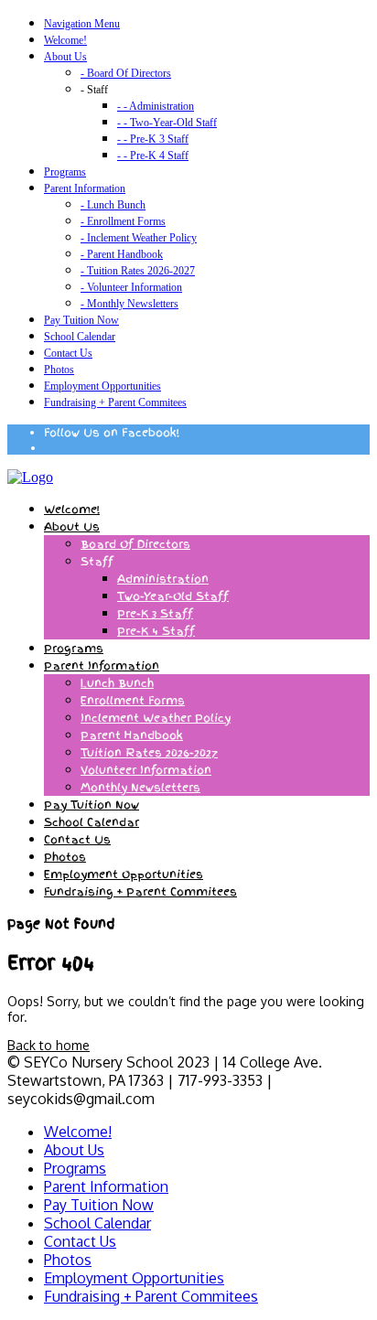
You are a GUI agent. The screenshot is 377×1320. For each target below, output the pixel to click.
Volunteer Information (146, 770)
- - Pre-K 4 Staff (152, 155)
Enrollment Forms (133, 700)
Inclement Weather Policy (156, 718)
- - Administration (155, 106)
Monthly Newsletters (140, 787)
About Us (65, 56)
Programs (65, 172)
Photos (59, 369)
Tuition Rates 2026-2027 (149, 753)
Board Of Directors (135, 544)
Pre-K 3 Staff (155, 614)
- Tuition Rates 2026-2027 (138, 270)
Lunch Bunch (117, 683)
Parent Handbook (132, 735)
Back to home (48, 1045)
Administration (163, 579)
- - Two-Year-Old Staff (167, 122)
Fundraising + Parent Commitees (115, 402)
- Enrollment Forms (123, 221)
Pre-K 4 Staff (156, 631)
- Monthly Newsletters (129, 303)
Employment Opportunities (102, 386)
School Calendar (79, 336)
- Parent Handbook (122, 254)
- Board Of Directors (126, 73)
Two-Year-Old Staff (173, 596)
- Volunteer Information (131, 287)
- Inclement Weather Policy (139, 237)
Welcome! (65, 40)
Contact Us (68, 353)
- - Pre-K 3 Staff (152, 139)
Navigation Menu (82, 23)
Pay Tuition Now (81, 320)
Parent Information (84, 188)
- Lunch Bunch (113, 205)
